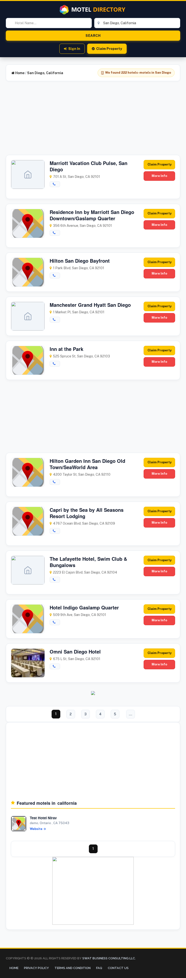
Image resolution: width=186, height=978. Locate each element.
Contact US (118, 968)
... (130, 714)
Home (19, 73)
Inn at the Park (66, 348)
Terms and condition (72, 968)
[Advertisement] (93, 121)
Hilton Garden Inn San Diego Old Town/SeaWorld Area (87, 464)
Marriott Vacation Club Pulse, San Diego (88, 166)
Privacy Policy (36, 968)
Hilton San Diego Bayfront (80, 260)
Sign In (74, 49)
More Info (159, 176)
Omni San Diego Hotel (75, 651)
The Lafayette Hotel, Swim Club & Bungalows (88, 561)
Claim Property (109, 49)
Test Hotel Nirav (43, 817)
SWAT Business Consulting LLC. (109, 958)
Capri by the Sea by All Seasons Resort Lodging (87, 513)
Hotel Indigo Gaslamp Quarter (84, 607)
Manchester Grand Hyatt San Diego (90, 304)
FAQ (99, 968)
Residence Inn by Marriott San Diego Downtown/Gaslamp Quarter (92, 215)
